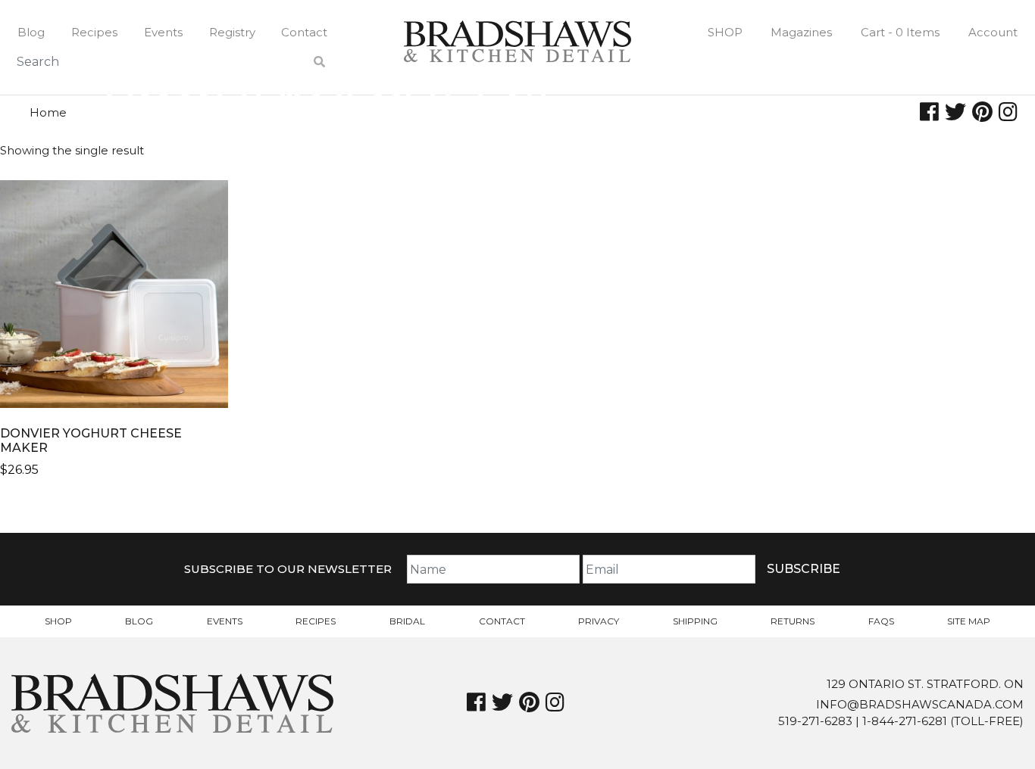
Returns (793, 621)
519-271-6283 (815, 721)
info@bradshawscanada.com (920, 704)
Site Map (968, 621)
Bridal (407, 621)
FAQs (881, 621)
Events (163, 32)
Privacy (598, 621)
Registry (232, 32)
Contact (304, 32)
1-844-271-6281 (904, 721)
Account (993, 32)
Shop (725, 32)
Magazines (801, 32)
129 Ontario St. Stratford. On (925, 684)
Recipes (94, 32)
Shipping (695, 621)
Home (48, 112)
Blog (31, 32)
